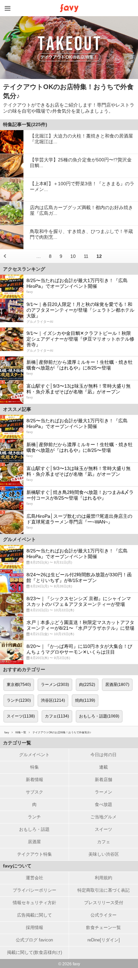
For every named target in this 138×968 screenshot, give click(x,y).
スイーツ (103, 829)
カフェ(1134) (57, 716)
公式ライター (103, 915)
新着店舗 (103, 779)
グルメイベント (34, 754)
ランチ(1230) (19, 700)
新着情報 (34, 779)
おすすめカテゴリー (24, 669)
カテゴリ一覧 (17, 742)
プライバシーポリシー (34, 890)
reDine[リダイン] (103, 939)
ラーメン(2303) (55, 684)
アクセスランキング (24, 269)
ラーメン (103, 792)
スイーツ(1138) (21, 716)
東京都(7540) (19, 684)
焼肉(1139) (85, 700)
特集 (34, 767)
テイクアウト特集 (34, 854)
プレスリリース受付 (103, 902)
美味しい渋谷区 (103, 854)
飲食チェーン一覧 (103, 927)
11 (86, 256)
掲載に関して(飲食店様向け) (34, 952)
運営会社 (34, 877)
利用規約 (103, 877)
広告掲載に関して (34, 915)
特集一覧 (20, 732)
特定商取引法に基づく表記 (103, 890)
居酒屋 (34, 841)
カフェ (103, 841)
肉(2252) (87, 684)
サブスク (34, 792)
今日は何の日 (103, 754)
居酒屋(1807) (117, 684)
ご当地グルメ (103, 816)
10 (73, 256)
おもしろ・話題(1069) (99, 716)
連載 (103, 767)
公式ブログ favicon (34, 939)
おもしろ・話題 (34, 829)
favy (6, 732)
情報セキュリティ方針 (34, 902)
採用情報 (34, 927)
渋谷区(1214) (53, 700)
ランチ (34, 816)
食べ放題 (103, 804)
